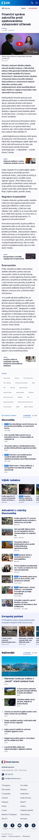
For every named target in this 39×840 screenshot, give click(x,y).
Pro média (24, 785)
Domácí (17, 378)
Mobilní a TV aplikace (9, 814)
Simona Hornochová (21, 383)
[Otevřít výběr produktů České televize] (36, 3)
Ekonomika (6, 378)
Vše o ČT (5, 819)
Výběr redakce (28, 407)
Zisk (28, 397)
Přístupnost (26, 836)
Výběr (18, 407)
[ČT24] (6, 3)
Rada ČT (23, 802)
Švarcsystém (7, 407)
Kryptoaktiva (20, 392)
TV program (6, 785)
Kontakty (23, 819)
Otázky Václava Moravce (25, 402)
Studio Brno (24, 794)
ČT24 (3, 28)
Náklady (20, 397)
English (4, 836)
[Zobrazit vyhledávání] (32, 3)
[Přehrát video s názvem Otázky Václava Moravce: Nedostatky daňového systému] (19, 44)
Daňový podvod (8, 397)
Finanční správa (28, 378)
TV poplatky (6, 794)
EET (4, 388)
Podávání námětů (26, 810)
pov (6, 28)
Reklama (23, 789)
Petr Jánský (7, 383)
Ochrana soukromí (14, 836)
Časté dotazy (25, 814)
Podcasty (5, 802)
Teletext (5, 798)
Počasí (4, 806)
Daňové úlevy (7, 392)
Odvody (12, 388)
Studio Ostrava (25, 798)
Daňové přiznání (8, 402)
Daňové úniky (23, 388)
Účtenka (31, 392)
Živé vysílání (6, 789)
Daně (33, 383)
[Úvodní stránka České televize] (10, 762)
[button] (19, 44)
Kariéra (23, 806)
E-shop (4, 810)
